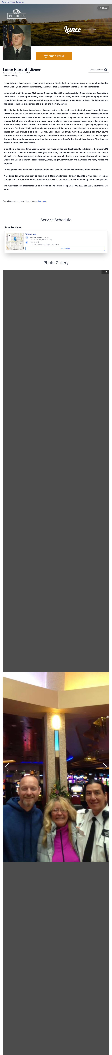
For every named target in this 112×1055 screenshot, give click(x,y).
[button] (15, 239)
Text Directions (65, 249)
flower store (42, 201)
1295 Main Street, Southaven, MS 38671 (44, 244)
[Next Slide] (105, 767)
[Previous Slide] (7, 767)
